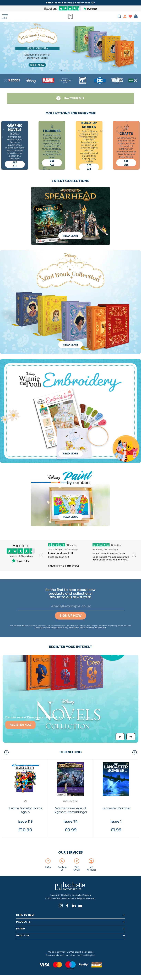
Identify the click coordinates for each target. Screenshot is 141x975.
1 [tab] (57, 70)
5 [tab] (72, 70)
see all (15, 164)
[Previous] (120, 736)
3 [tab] (65, 70)
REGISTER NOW (20, 724)
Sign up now (70, 615)
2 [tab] (61, 70)
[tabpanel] (70, 47)
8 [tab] (83, 70)
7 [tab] (80, 70)
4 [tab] (68, 70)
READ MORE (70, 236)
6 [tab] (76, 70)
